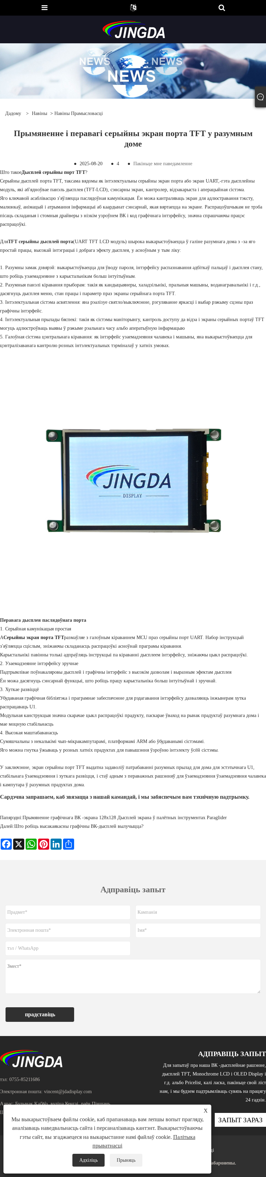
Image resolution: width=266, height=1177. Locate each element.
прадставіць (40, 1014)
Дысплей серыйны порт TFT (53, 172)
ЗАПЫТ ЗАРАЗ (240, 1120)
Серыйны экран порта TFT (33, 637)
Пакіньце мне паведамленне (162, 163)
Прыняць (126, 1160)
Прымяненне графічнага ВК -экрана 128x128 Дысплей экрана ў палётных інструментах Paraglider (125, 817)
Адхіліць (88, 1160)
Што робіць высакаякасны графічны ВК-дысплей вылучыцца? (78, 826)
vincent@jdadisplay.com (68, 1091)
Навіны (39, 113)
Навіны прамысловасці (78, 113)
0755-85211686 (24, 1079)
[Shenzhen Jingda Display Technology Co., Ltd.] (134, 29)
